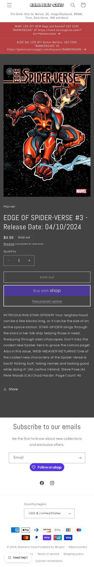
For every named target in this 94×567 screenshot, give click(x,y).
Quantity (9, 251)
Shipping (8, 244)
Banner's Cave (28, 547)
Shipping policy (74, 554)
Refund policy (78, 547)
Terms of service (48, 554)
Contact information (49, 561)
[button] (9, 5)
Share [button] (13, 389)
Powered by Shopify (51, 547)
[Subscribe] (80, 458)
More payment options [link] (47, 301)
